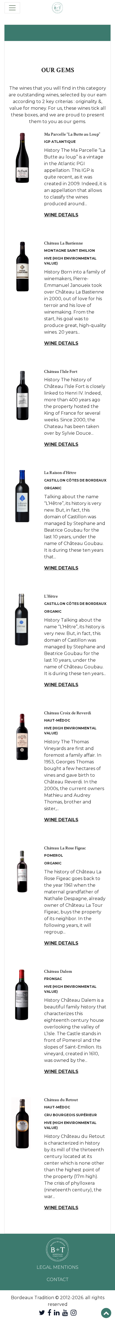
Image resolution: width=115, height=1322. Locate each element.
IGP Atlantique (60, 142)
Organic (52, 488)
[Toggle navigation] (12, 7)
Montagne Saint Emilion (69, 250)
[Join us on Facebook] (49, 1313)
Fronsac (53, 979)
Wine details (61, 215)
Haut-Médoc (57, 720)
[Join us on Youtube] (65, 1313)
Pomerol (53, 855)
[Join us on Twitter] (42, 1313)
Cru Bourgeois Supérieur (70, 1115)
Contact (57, 1279)
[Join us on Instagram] (73, 1313)
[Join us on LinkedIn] (57, 1313)
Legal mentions (57, 1267)
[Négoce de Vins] (57, 7)
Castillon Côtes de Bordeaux (75, 480)
